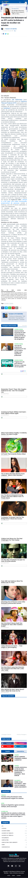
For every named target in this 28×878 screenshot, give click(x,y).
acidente (14, 828)
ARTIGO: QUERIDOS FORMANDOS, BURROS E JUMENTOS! (20, 758)
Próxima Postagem (21, 734)
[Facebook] (3, 34)
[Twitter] (5, 34)
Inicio (8, 875)
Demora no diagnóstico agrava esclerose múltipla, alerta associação (12, 805)
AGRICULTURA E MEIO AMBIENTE (14, 842)
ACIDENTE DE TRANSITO (14, 833)
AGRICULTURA (14, 840)
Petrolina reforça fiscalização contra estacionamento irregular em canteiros (12, 797)
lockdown (7, 108)
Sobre (13, 875)
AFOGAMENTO (14, 837)
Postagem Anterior (6, 734)
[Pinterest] (13, 307)
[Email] (16, 307)
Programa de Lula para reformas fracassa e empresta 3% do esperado (20, 364)
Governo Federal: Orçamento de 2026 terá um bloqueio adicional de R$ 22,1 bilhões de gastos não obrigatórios (20, 335)
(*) (14, 826)
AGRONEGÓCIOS (14, 847)
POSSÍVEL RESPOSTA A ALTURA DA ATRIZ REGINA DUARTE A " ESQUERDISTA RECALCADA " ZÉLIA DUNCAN (20, 771)
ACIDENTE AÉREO (14, 830)
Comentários (20, 751)
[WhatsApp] (8, 34)
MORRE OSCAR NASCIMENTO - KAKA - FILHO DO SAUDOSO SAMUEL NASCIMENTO (20, 784)
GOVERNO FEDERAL (8, 303)
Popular (7, 751)
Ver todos (24, 325)
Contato (19, 875)
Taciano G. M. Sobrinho (16, 314)
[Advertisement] (14, 52)
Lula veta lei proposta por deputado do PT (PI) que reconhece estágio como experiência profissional (20, 350)
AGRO (14, 844)
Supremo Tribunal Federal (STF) (14, 102)
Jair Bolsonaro (17, 99)
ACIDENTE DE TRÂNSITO (14, 835)
